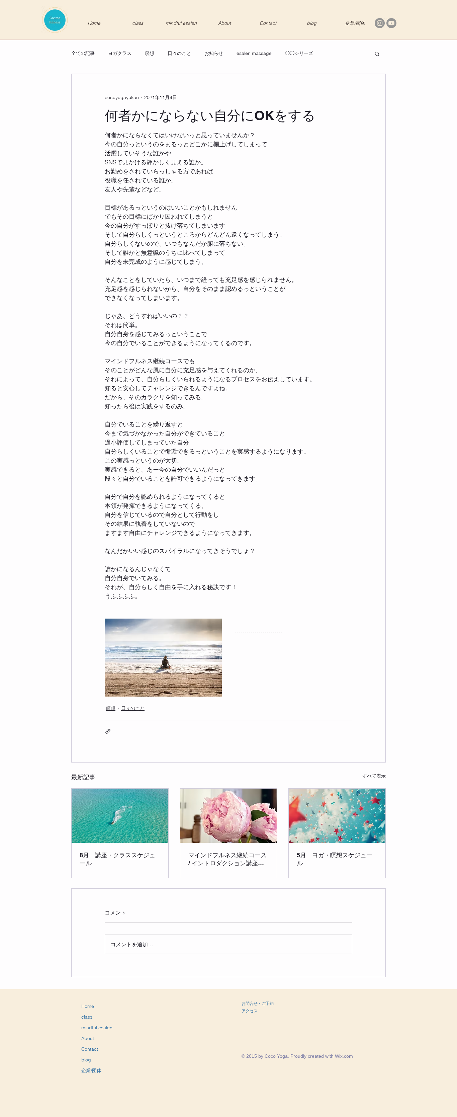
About (87, 1038)
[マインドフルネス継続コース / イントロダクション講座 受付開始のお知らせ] (228, 816)
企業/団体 (91, 1070)
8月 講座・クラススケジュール (117, 859)
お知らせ (213, 53)
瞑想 (149, 53)
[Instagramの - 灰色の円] (380, 23)
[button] (377, 53)
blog (86, 1060)
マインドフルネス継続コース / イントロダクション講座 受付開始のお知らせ (227, 859)
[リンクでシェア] (108, 731)
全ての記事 (83, 53)
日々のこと (179, 53)
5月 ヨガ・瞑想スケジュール (334, 859)
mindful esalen (96, 1028)
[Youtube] (391, 23)
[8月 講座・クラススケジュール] (120, 816)
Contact (89, 1049)
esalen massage (254, 53)
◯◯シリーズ (299, 53)
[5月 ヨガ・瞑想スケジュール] (337, 816)
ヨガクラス (119, 53)
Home (87, 1006)
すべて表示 (374, 776)
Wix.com (344, 1056)
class (86, 1017)
